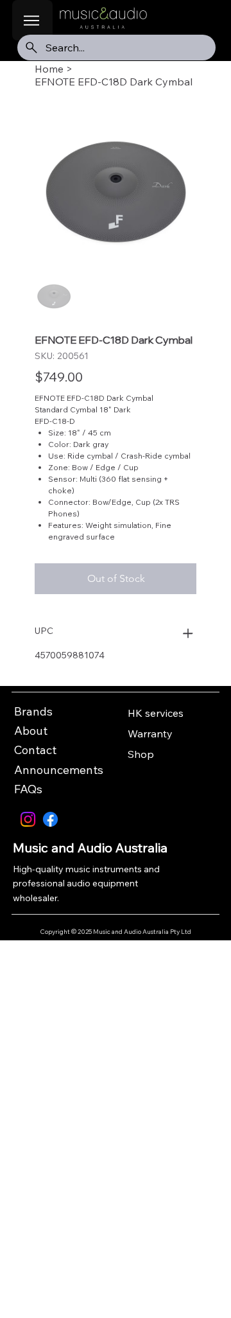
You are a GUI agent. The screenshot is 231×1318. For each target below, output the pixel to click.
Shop (141, 754)
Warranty (150, 733)
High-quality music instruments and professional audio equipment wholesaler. (86, 883)
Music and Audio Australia (90, 847)
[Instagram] (28, 819)
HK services (156, 713)
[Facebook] (50, 819)
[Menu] (32, 20)
